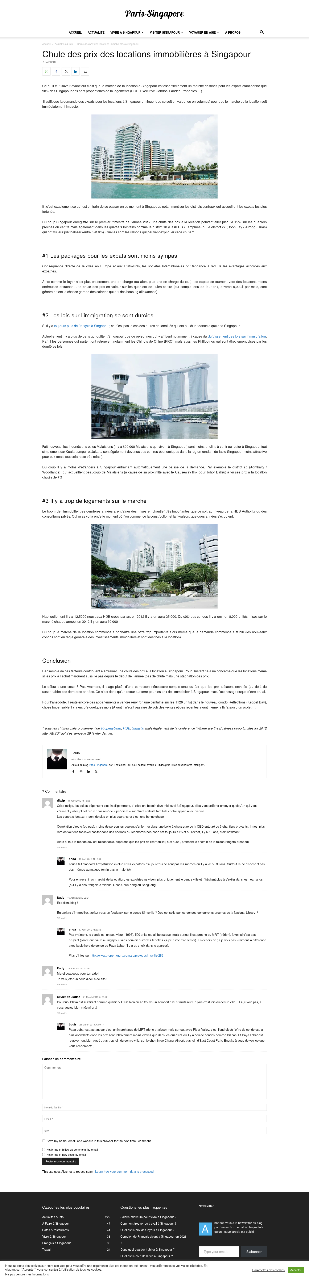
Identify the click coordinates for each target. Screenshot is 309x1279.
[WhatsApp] (46, 71)
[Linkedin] (75, 71)
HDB (126, 728)
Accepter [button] (295, 1270)
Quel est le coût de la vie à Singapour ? (146, 1256)
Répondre (62, 847)
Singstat (138, 728)
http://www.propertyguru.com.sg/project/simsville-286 (127, 955)
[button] (262, 33)
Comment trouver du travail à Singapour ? (148, 1223)
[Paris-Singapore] (154, 14)
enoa (72, 859)
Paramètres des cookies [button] (268, 1270)
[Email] (85, 71)
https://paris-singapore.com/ (85, 759)
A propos (232, 32)
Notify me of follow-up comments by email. (72, 1149)
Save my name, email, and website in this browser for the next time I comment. (99, 1141)
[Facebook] (56, 71)
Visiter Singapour (165, 32)
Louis (75, 753)
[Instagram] (82, 771)
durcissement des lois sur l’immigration (237, 336)
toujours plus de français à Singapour (81, 325)
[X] (66, 71)
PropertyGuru (111, 728)
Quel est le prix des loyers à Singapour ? (147, 1230)
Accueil (75, 32)
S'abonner (254, 1251)
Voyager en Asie (202, 32)
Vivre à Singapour (125, 32)
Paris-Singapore (98, 764)
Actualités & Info (64, 44)
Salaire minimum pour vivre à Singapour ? (148, 1217)
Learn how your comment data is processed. (124, 1171)
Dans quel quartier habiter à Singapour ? (147, 1249)
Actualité (96, 32)
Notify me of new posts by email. (66, 1155)
